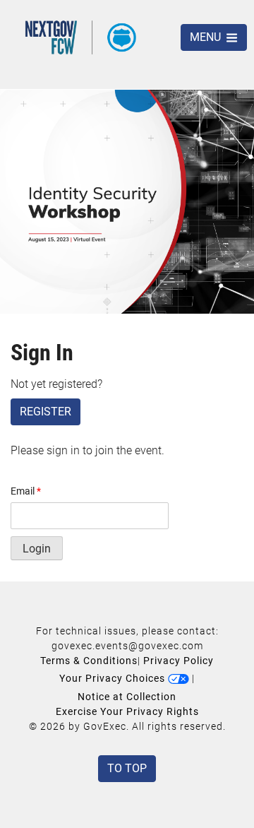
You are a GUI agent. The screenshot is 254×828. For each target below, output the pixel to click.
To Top (127, 768)
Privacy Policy (178, 660)
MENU (207, 37)
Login (37, 548)
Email (26, 491)
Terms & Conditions (89, 660)
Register (45, 411)
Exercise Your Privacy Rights (127, 711)
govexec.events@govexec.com (127, 645)
